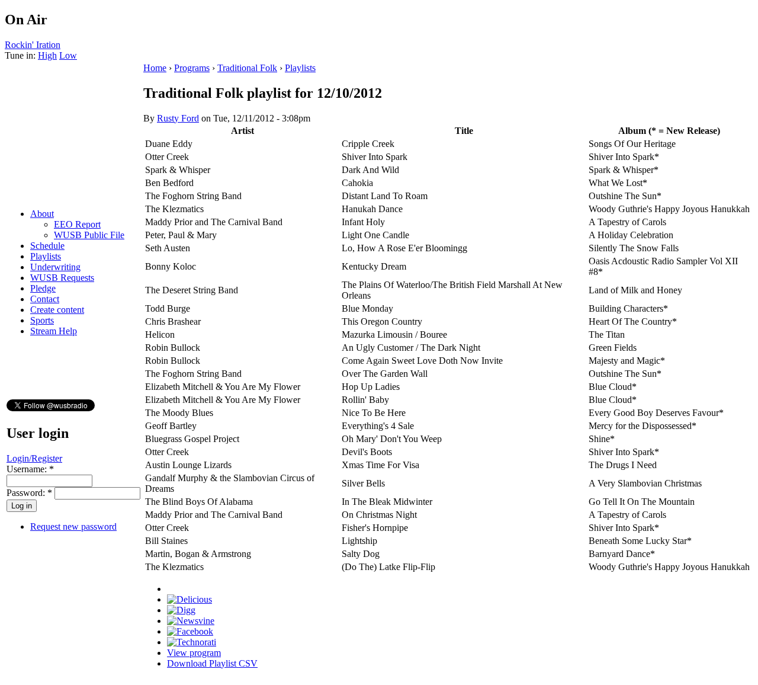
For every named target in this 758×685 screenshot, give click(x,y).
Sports (42, 320)
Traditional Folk (247, 68)
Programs (192, 68)
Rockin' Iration (32, 45)
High (47, 55)
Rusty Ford (178, 118)
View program (194, 653)
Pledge (43, 288)
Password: (29, 493)
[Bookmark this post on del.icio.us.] (189, 599)
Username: (30, 469)
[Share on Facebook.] (190, 631)
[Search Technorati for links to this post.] (191, 642)
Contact (44, 299)
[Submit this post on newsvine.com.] (190, 621)
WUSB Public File (89, 235)
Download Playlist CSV (212, 663)
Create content (57, 310)
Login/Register (34, 458)
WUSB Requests (62, 278)
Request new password (73, 526)
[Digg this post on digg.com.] (181, 610)
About (42, 214)
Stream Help (53, 331)
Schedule (47, 246)
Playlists (45, 256)
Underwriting (55, 267)
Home (154, 68)
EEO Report (77, 224)
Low (68, 55)
